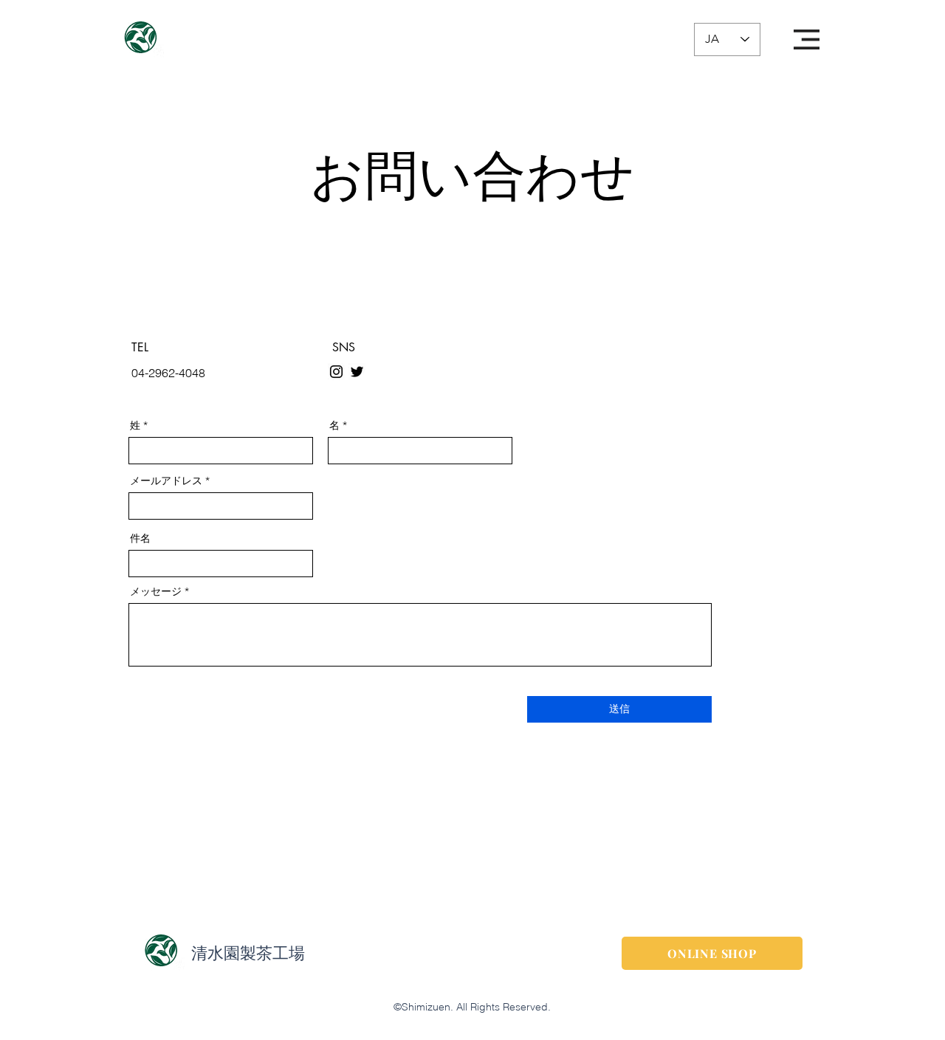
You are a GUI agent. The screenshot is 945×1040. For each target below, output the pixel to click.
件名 (140, 538)
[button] (806, 39)
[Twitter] (356, 371)
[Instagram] (336, 371)
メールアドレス (166, 480)
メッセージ (156, 591)
